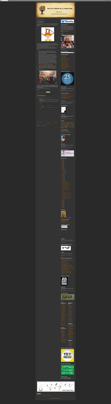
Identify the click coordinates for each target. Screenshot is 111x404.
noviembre (63, 170)
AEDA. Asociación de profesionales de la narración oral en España (71, 326)
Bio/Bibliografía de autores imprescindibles (66, 222)
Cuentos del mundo (71, 343)
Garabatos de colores (64, 340)
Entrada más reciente (39, 122)
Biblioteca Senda (64, 341)
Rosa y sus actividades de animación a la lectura (63, 335)
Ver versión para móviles (48, 123)
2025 (62, 160)
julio (62, 174)
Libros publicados (64, 57)
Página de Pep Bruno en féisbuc (65, 58)
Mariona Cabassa (71, 305)
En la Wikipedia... (64, 69)
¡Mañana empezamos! (65, 181)
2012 (62, 204)
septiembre (63, 172)
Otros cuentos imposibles (70, 344)
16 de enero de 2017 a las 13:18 (49, 105)
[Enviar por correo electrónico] (46, 92)
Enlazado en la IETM (64, 183)
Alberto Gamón (70, 312)
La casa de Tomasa (64, 338)
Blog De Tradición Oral (64, 98)
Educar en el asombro (64, 185)
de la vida (65, 123)
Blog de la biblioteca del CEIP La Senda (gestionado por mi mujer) (66, 97)
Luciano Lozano (71, 321)
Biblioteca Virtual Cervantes (64, 324)
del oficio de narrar (69, 125)
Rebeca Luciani (70, 318)
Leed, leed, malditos (63, 221)
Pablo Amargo (70, 306)
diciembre (63, 169)
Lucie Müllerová (71, 311)
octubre (63, 171)
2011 (62, 205)
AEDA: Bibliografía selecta (65, 264)
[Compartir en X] (48, 92)
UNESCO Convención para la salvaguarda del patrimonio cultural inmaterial (67, 259)
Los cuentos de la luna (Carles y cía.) (71, 328)
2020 (62, 165)
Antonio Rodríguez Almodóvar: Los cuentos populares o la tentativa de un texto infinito (67, 265)
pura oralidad (72, 126)
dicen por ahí (63, 126)
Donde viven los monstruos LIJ (63, 311)
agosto (63, 173)
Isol (69, 309)
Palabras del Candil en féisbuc (65, 65)
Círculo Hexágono (64, 309)
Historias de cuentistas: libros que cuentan (67, 271)
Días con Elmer (63, 329)
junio (63, 175)
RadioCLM (64, 127)
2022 (62, 163)
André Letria (70, 317)
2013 (62, 203)
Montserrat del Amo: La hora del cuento (66, 270)
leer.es (62, 321)
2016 (62, 200)
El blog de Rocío (63, 342)
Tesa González (70, 320)
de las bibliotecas (71, 123)
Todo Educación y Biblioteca (64, 314)
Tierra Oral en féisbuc (64, 68)
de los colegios (69, 124)
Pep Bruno (42, 105)
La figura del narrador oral (65, 262)
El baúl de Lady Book (64, 339)
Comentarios (63, 227)
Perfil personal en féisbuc (65, 67)
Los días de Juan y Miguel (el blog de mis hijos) (67, 96)
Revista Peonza (63, 322)
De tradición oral (71, 333)
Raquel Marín (70, 310)
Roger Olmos (70, 319)
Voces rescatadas (71, 336)
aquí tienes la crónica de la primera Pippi (46, 24)
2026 (62, 159)
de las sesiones (64, 124)
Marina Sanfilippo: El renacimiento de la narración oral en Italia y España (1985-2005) (67, 268)
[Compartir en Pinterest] (49, 92)
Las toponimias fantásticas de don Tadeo (66, 66)
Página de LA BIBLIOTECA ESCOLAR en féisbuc (67, 94)
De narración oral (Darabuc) (71, 330)
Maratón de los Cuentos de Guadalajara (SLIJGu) (71, 332)
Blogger (60, 398)
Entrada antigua (56, 122)
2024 (62, 161)
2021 (62, 164)
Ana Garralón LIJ (64, 304)
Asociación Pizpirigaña (63, 331)
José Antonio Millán (64, 325)
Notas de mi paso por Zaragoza (66, 186)
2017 (62, 168)
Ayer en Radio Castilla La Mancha (66, 182)
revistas (72, 127)
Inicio (48, 122)
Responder (40, 102)
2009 (62, 207)
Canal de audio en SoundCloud (65, 60)
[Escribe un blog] (47, 92)
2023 (62, 162)
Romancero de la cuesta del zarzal (71, 337)
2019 (62, 166)
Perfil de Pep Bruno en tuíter (65, 59)
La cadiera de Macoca (63, 337)
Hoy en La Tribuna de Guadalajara (66, 184)
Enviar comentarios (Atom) (43, 125)
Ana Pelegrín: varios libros (65, 269)
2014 (62, 202)
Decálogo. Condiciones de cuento (66, 263)
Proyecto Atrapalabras (70, 342)
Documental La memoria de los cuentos (66, 272)
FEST (67, 126)
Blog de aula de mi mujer (64, 95)
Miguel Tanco (70, 314)
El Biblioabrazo (63, 330)
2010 (62, 206)
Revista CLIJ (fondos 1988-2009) (64, 315)
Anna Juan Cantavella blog (63, 305)
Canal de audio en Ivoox (64, 61)
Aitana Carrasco (71, 313)
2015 (62, 201)
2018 (62, 167)
